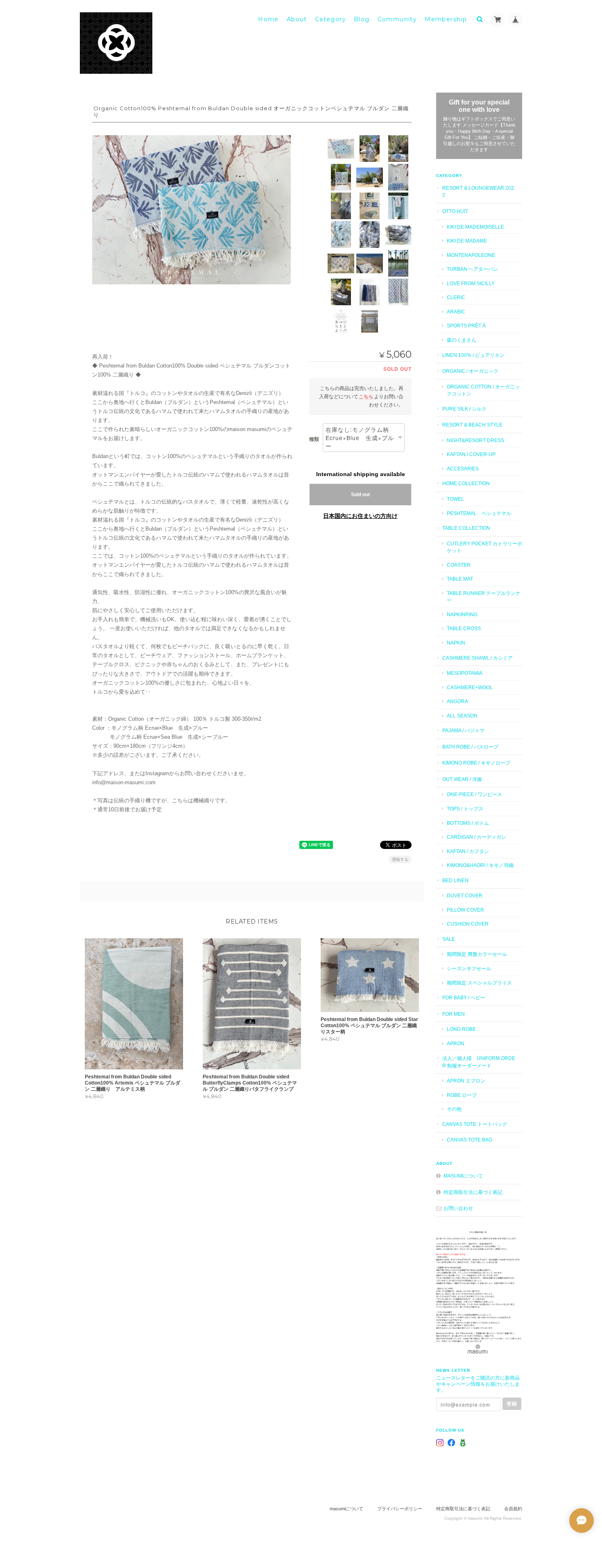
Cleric (456, 297)
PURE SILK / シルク (464, 408)
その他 (454, 1109)
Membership (446, 19)
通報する (400, 859)
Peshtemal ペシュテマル (479, 513)
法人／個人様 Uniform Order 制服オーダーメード (478, 1061)
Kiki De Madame (467, 240)
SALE (448, 939)
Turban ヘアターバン (472, 269)
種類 (314, 439)
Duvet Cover (464, 895)
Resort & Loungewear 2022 (478, 191)
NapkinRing (462, 614)
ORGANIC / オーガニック (470, 371)
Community (397, 19)
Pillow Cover (465, 909)
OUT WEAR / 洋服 (462, 779)
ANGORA (457, 701)
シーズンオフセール (469, 968)
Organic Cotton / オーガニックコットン (483, 390)
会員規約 (513, 1508)
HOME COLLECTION (466, 483)
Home (268, 19)
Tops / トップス (465, 808)
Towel (455, 499)
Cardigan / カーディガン (476, 837)
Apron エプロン (466, 1080)
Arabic (456, 311)
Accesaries (463, 468)
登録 (512, 1403)
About (297, 19)
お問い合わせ (458, 1208)
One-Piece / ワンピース (474, 794)
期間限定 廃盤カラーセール (477, 954)
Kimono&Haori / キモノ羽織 (480, 865)
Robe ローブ (462, 1095)
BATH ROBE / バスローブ (470, 746)
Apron (455, 1043)
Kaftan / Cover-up (471, 454)
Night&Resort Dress (475, 440)
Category (330, 19)
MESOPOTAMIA (464, 673)
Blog (362, 19)
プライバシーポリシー (399, 1508)
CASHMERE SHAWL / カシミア (477, 657)
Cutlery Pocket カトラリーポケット (484, 547)
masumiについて (463, 1175)
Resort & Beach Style (472, 424)
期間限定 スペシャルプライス (479, 982)
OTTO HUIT (455, 211)
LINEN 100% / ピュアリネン (473, 355)
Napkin (456, 642)
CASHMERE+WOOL (470, 687)
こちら (366, 396)
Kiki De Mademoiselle (475, 226)
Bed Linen (455, 880)
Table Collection (466, 528)
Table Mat (460, 578)
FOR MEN (453, 1014)
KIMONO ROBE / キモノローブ (476, 762)
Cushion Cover (468, 923)
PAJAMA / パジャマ (463, 730)
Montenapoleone (471, 255)
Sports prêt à (466, 325)
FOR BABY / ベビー (463, 997)
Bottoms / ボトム (468, 823)
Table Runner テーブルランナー (484, 596)
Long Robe (461, 1029)
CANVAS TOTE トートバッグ (474, 1124)
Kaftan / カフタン (468, 851)
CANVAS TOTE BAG (469, 1139)
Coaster (459, 564)
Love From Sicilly (471, 283)
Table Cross (464, 628)
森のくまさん (461, 340)
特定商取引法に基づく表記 (473, 1192)
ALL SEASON (462, 715)
